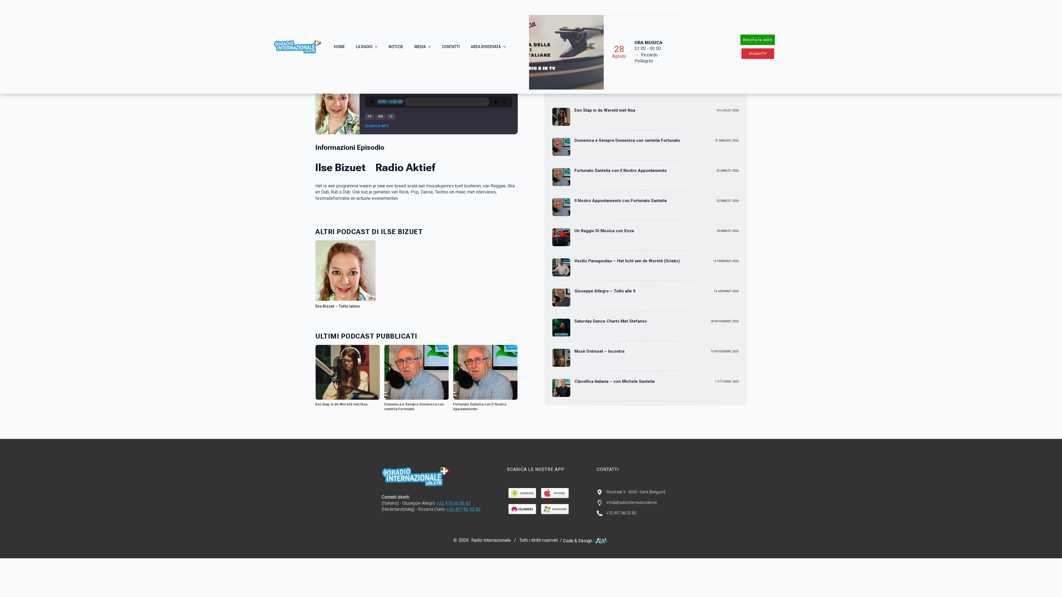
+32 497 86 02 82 (463, 509)
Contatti (451, 46)
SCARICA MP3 (377, 126)
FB (369, 116)
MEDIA (420, 46)
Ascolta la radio (757, 40)
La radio (364, 46)
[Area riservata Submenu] (506, 46)
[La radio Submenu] (378, 46)
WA (380, 116)
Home (339, 46)
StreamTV (758, 53)
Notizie (396, 46)
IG (390, 116)
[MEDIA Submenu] (431, 46)
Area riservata (486, 46)
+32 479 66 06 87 (453, 503)
